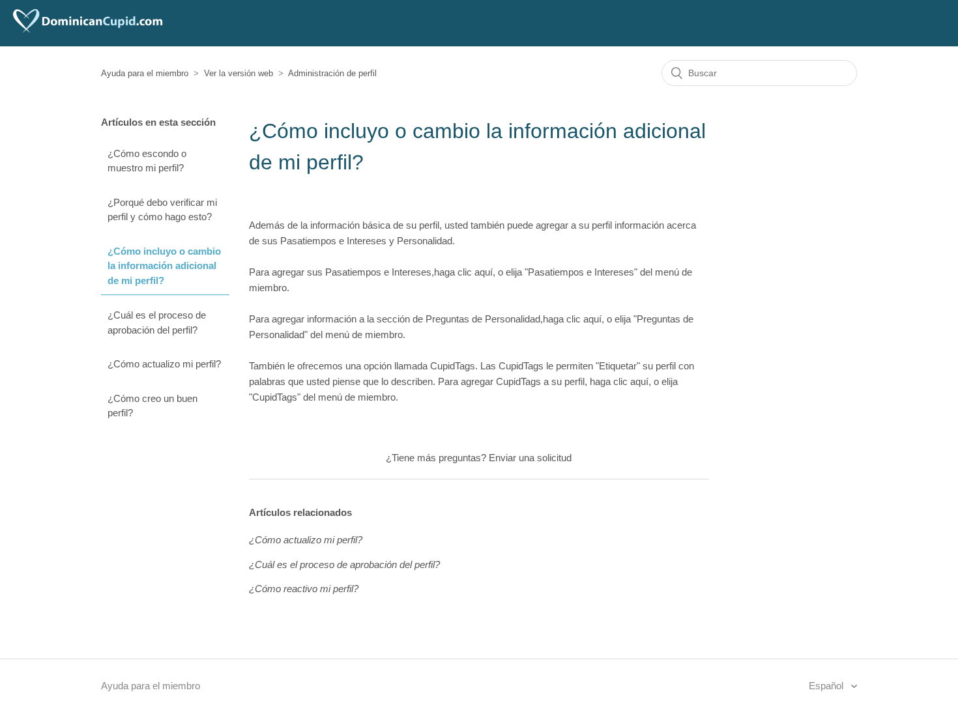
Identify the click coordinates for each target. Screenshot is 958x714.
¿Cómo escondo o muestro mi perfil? (147, 161)
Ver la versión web (238, 73)
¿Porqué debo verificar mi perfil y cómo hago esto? (162, 210)
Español (827, 685)
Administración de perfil (332, 73)
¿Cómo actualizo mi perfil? (164, 363)
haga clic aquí (463, 272)
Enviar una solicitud (530, 457)
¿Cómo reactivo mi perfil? (303, 588)
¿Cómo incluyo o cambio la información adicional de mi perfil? (164, 266)
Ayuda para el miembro (144, 73)
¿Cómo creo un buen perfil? (152, 406)
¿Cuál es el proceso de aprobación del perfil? (157, 322)
